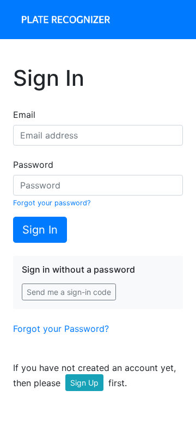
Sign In (40, 229)
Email (24, 114)
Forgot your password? (51, 203)
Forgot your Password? (61, 328)
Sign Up (84, 382)
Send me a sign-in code (69, 292)
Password (33, 164)
